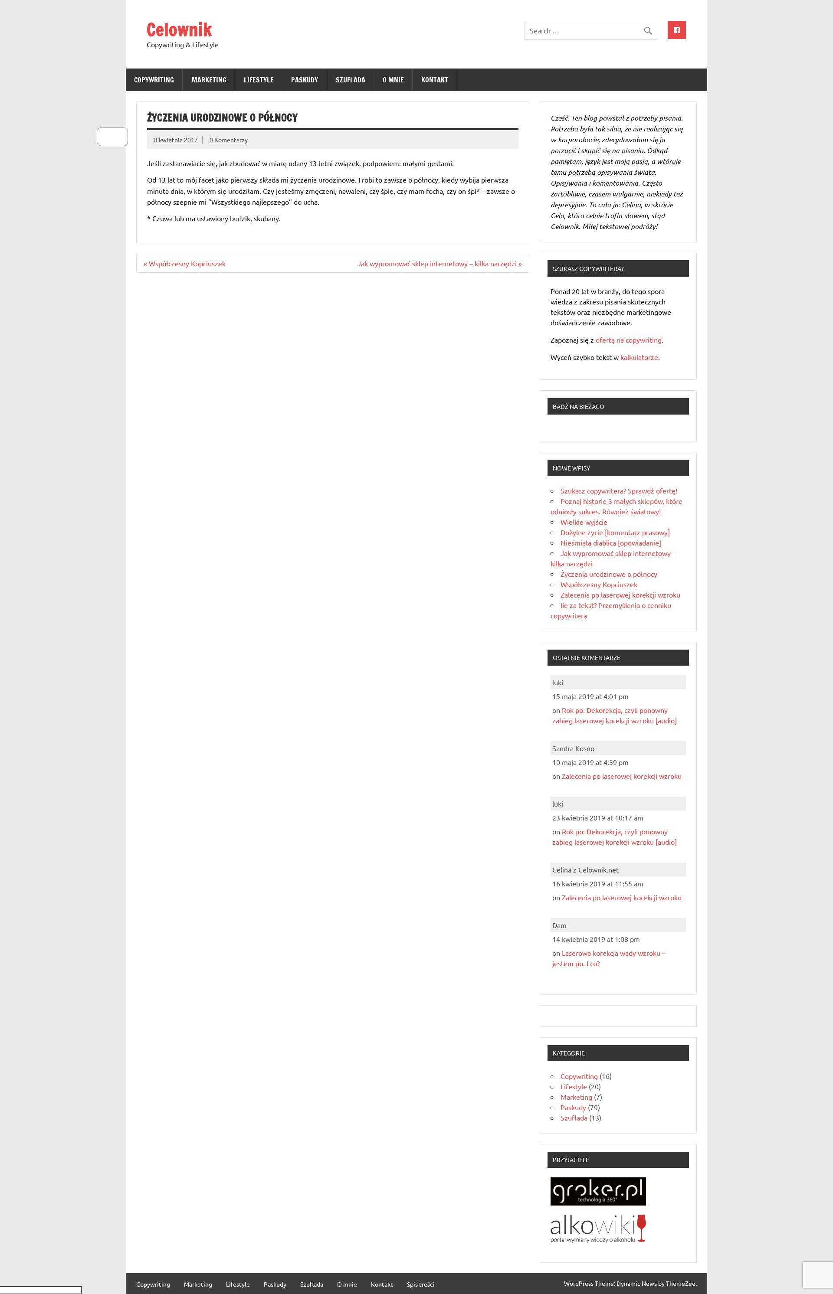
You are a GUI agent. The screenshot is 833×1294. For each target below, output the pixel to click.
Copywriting (154, 80)
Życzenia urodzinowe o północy (609, 573)
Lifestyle (259, 80)
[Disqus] (332, 391)
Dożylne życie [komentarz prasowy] (615, 532)
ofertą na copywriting (629, 339)
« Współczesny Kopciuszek (185, 263)
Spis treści (421, 1284)
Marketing (209, 80)
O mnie (393, 80)
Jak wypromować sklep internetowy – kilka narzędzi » (439, 263)
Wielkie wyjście (584, 521)
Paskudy (304, 80)
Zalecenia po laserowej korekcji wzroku (620, 594)
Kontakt (434, 80)
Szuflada (350, 80)
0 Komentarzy (229, 140)
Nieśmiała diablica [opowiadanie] (611, 542)
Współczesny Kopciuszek (599, 584)
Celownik (179, 29)
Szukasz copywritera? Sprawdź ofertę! (619, 490)
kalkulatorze (639, 357)
